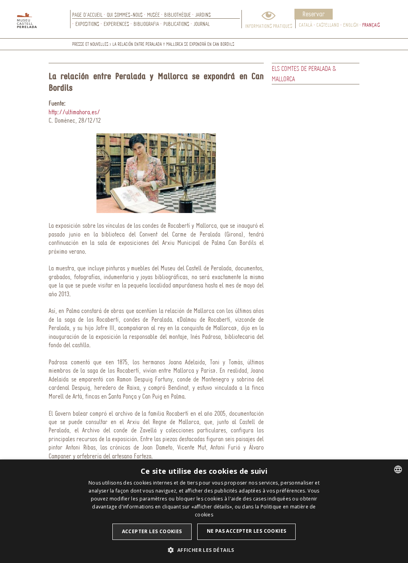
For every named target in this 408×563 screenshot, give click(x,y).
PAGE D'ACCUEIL (87, 14)
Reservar (313, 14)
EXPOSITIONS (87, 23)
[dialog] (204, 511)
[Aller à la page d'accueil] (44, 19)
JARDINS (203, 14)
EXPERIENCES (116, 23)
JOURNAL (202, 23)
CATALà (305, 25)
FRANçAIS (371, 25)
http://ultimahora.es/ (74, 112)
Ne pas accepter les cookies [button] (246, 531)
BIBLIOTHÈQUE (177, 14)
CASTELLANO (327, 25)
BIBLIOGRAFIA (146, 23)
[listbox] (398, 469)
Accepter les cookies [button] (152, 531)
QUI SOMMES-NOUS (125, 14)
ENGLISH (350, 25)
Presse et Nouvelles (90, 44)
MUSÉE (153, 14)
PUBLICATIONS (176, 23)
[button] (204, 549)
